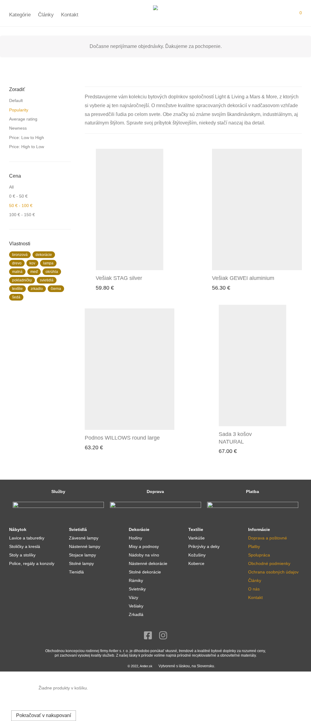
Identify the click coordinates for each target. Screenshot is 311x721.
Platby (254, 546)
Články (46, 15)
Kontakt (69, 15)
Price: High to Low (26, 146)
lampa (48, 263)
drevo (17, 263)
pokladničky (22, 280)
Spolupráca (259, 555)
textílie (17, 289)
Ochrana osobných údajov (273, 572)
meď (34, 272)
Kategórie (20, 15)
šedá (16, 297)
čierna (56, 289)
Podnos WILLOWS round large (122, 438)
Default (16, 100)
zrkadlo (37, 289)
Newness (18, 128)
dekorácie (44, 255)
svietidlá (46, 280)
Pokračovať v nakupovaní (43, 715)
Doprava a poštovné (267, 538)
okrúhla (52, 272)
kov (32, 263)
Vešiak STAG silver (119, 278)
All (11, 187)
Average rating (23, 119)
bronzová (20, 255)
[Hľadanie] (284, 14)
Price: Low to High (26, 137)
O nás (254, 589)
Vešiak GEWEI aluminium (243, 278)
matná (17, 272)
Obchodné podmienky (269, 563)
